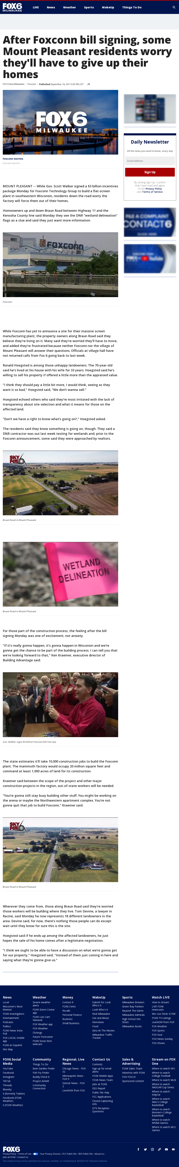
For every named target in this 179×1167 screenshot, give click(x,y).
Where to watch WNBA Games (161, 1121)
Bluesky (7, 1089)
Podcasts (8, 1022)
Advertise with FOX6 (133, 1072)
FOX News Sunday (162, 1038)
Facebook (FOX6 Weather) (12, 1099)
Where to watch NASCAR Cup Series (163, 1085)
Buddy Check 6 (41, 1076)
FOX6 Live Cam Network (41, 1018)
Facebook (8, 1072)
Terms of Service (152, 191)
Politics (7, 1026)
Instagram (8, 1076)
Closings (37, 1032)
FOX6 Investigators (13, 1013)
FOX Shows (158, 1043)
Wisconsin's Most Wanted (13, 1008)
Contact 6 (67, 1002)
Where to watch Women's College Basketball (162, 1112)
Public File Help (100, 1092)
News (7, 997)
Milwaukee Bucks (132, 1026)
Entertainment (11, 1018)
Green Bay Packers (133, 1006)
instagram (152, 1149)
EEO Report (98, 1088)
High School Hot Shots (131, 1020)
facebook (138, 1149)
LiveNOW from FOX (163, 1022)
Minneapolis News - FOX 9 (73, 1077)
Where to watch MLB (164, 1080)
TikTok (6, 1081)
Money (67, 997)
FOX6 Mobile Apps (102, 1075)
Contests (97, 1064)
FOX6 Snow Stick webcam (42, 1042)
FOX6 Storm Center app (44, 1011)
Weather (39, 997)
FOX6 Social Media (12, 1061)
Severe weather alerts (41, 1004)
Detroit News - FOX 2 (73, 1084)
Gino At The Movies (103, 1030)
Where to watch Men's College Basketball (161, 1102)
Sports (127, 997)
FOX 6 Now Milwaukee (13, 84)
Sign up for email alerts (101, 1070)
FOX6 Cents (69, 1006)
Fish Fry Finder (41, 1072)
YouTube (8, 1068)
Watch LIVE (161, 997)
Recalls (66, 1010)
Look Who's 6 (100, 1009)
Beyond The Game (133, 1010)
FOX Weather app (43, 1024)
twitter (145, 1149)
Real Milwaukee (101, 1013)
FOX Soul (157, 1034)
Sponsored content (133, 1081)
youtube (166, 1149)
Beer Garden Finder (44, 1068)
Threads (7, 1085)
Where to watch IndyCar (161, 1093)
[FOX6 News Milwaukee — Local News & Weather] (14, 7)
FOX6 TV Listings (161, 1018)
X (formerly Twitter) (14, 1093)
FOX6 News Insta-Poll (13, 1032)
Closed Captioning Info (102, 1102)
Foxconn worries (13, 158)
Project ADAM (41, 1081)
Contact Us (101, 1059)
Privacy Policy (154, 188)
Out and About (100, 1018)
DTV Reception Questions (100, 1110)
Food (95, 1026)
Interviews (98, 1022)
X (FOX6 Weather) (13, 1105)
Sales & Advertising (131, 1061)
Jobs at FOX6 (99, 1084)
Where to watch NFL (163, 1068)
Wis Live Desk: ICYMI (164, 1013)
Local (6, 1002)
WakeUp (98, 997)
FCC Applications (101, 1096)
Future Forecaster (43, 1036)
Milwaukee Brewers (133, 1002)
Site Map (8, 1049)
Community (42, 1059)
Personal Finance (72, 1014)
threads (159, 1149)
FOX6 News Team (102, 1080)
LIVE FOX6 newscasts (158, 1008)
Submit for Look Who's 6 (101, 1004)
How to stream (160, 1002)
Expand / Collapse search (174, 7)
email (173, 1149)
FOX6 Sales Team (132, 1068)
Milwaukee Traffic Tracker (102, 1036)
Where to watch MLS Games (164, 1128)
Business (67, 1019)
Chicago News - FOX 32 (74, 1070)
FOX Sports (158, 1030)
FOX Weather (40, 1028)
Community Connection (39, 1087)
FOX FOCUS (129, 1076)
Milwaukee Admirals (133, 1014)
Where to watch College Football (161, 1074)
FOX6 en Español (12, 1045)
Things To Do (40, 1064)
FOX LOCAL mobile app (13, 1039)
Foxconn (32, 84)
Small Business (70, 1023)
